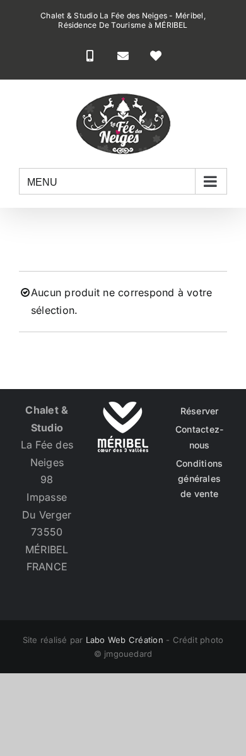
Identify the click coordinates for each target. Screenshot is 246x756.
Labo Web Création (124, 640)
